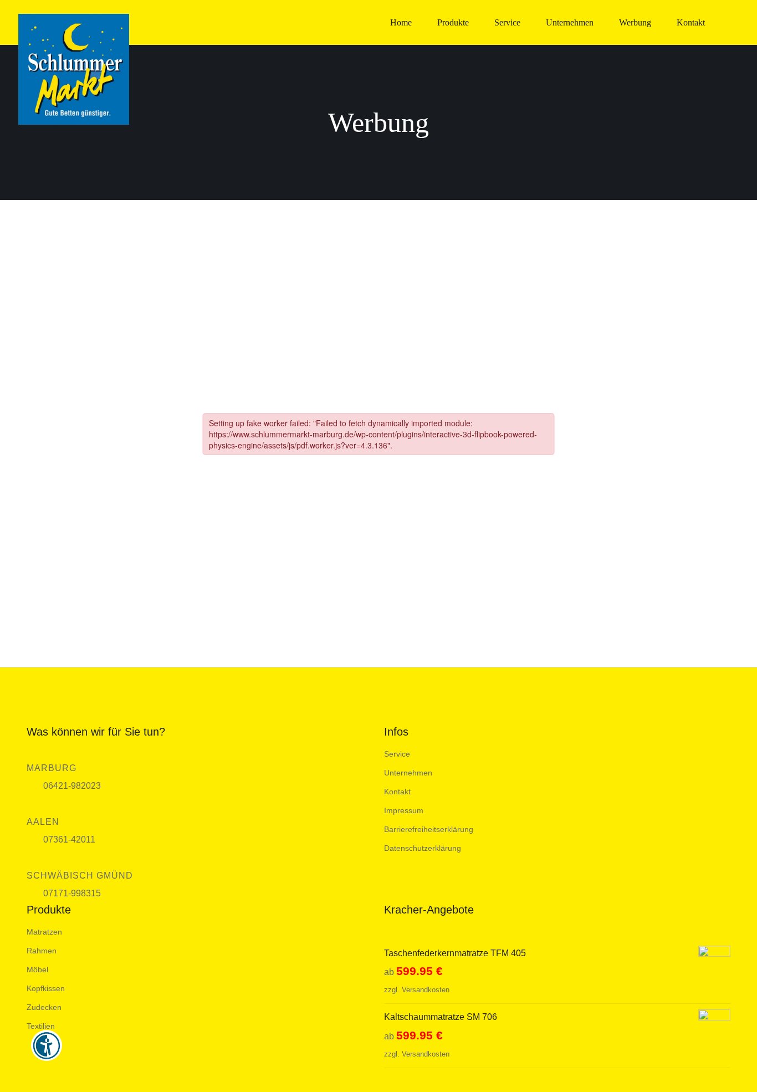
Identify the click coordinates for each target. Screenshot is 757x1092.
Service (397, 753)
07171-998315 (72, 893)
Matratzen (44, 931)
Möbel (37, 969)
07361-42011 (69, 839)
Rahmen (42, 950)
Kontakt (397, 791)
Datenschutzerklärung (422, 848)
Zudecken (44, 1007)
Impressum (403, 810)
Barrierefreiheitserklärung (428, 829)
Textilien (41, 1026)
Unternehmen (408, 772)
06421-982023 (72, 785)
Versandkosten (425, 990)
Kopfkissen (46, 988)
